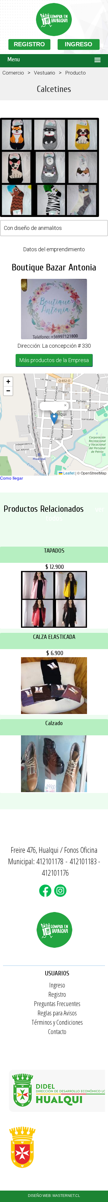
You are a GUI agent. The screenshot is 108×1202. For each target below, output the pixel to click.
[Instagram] (61, 894)
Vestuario (44, 73)
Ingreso (57, 984)
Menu (14, 59)
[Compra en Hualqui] (54, 34)
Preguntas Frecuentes (57, 1003)
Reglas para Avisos (57, 1012)
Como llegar (11, 478)
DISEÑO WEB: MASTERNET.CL (54, 1196)
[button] (54, 418)
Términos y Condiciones (57, 1022)
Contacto (57, 1031)
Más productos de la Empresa (54, 360)
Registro (57, 994)
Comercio (13, 73)
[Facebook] (46, 894)
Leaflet (68, 472)
